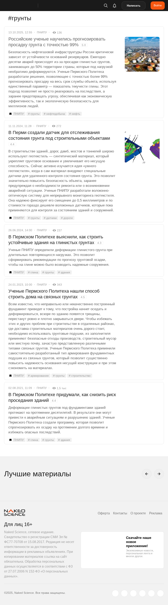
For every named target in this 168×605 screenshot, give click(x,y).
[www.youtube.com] (133, 593)
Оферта (104, 513)
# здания (64, 272)
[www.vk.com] (124, 593)
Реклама (155, 513)
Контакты (120, 513)
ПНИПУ (42, 32)
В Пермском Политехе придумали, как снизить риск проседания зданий (62, 397)
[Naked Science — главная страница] (25, 5)
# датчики (50, 218)
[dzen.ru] (142, 593)
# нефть (74, 113)
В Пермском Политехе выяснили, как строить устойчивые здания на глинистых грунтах (55, 239)
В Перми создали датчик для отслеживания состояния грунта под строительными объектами (59, 138)
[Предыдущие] (147, 474)
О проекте (138, 513)
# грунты (34, 113)
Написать (134, 5)
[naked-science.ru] (160, 593)
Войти (158, 5)
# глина (33, 272)
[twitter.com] (115, 593)
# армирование (38, 375)
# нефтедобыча (54, 113)
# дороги (67, 218)
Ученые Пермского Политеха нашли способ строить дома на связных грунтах (54, 293)
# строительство (80, 375)
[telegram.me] (151, 593)
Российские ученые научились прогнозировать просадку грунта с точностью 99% (56, 41)
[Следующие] (159, 474)
